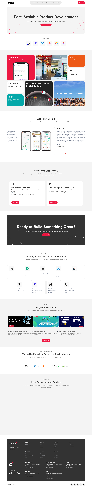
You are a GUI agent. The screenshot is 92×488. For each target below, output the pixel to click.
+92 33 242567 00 (29, 477)
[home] (11, 2)
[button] (48, 2)
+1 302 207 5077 (29, 468)
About (26, 444)
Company (33, 2)
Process (26, 453)
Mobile (41, 446)
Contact (58, 2)
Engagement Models (29, 455)
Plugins (55, 446)
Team (26, 446)
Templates (56, 444)
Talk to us (56, 457)
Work (43, 2)
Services (38, 2)
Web (40, 444)
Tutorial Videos (43, 455)
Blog (54, 2)
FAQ (26, 457)
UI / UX (41, 447)
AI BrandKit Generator (58, 447)
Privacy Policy (71, 444)
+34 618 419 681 (69, 468)
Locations (56, 455)
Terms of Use (71, 446)
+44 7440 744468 (49, 468)
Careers (41, 457)
